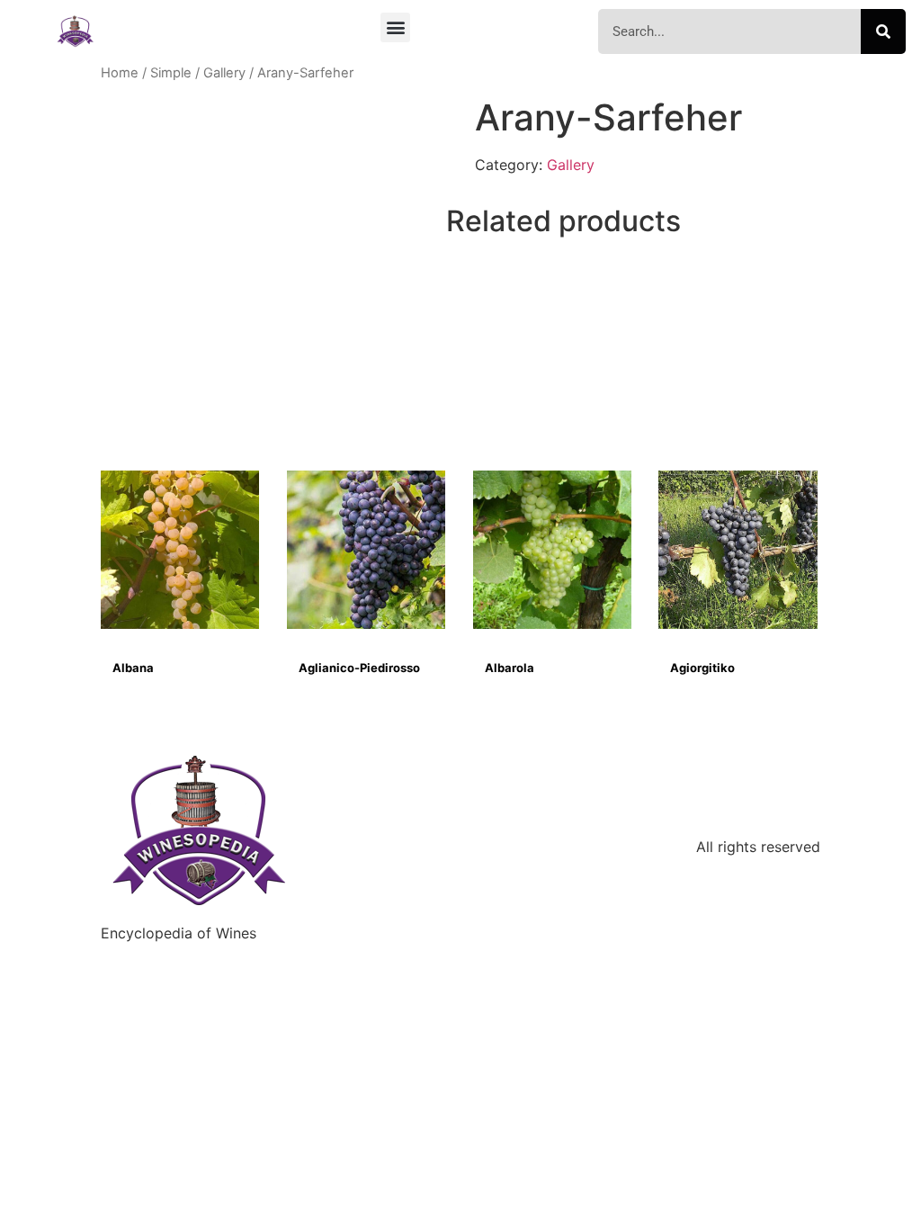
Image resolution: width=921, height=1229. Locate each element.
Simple (171, 73)
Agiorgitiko (702, 667)
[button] (395, 27)
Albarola (509, 667)
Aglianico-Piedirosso (359, 667)
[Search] (883, 31)
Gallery (224, 73)
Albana (133, 667)
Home (120, 73)
